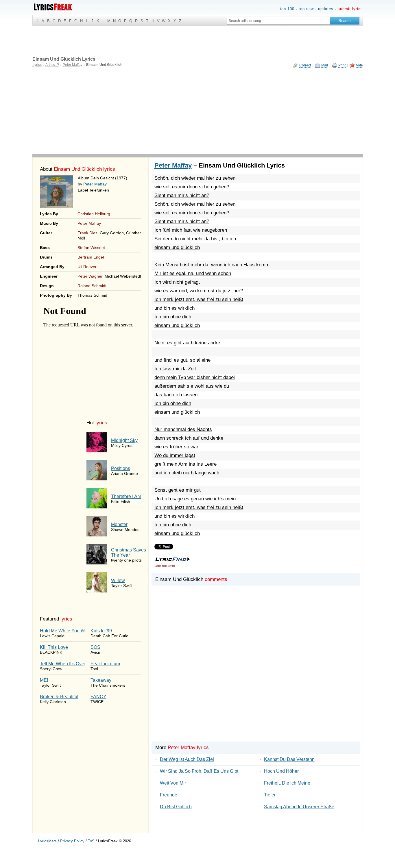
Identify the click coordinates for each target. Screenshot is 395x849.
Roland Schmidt (91, 285)
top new (306, 9)
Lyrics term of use (164, 565)
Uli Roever (87, 266)
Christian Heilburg (93, 213)
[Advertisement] (197, 110)
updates (325, 9)
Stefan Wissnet (91, 247)
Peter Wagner (89, 276)
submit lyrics (350, 9)
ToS (91, 841)
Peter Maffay (95, 184)
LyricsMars (47, 841)
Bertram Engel (90, 257)
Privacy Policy (72, 841)
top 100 (287, 9)
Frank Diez (87, 233)
